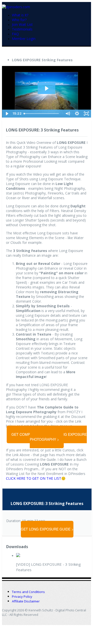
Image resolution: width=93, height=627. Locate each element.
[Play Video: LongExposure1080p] (46, 88)
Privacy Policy (22, 596)
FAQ (15, 33)
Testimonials (22, 29)
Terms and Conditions (28, 592)
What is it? (20, 15)
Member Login (23, 38)
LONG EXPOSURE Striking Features (42, 60)
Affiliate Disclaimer (26, 601)
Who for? (19, 19)
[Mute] (67, 114)
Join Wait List (22, 24)
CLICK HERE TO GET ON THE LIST (33, 478)
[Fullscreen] (86, 114)
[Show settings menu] (77, 114)
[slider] (42, 114)
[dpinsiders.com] (16, 6)
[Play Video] (6, 114)
